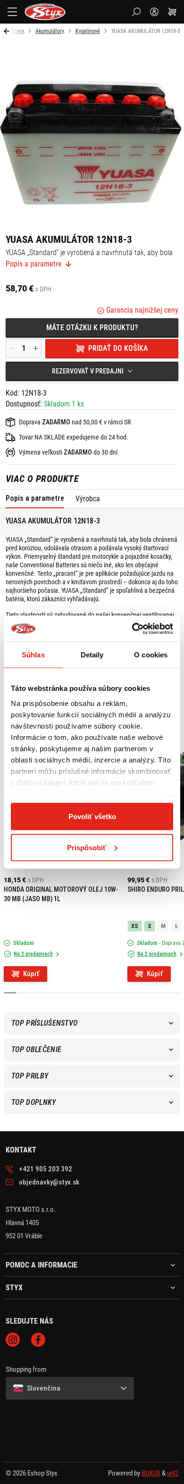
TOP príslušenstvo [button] (44, 1023)
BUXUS (151, 1473)
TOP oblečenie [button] (36, 1049)
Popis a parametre (34, 264)
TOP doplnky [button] (33, 1102)
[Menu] (12, 12)
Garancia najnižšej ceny (141, 310)
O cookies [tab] (150, 655)
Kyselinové (87, 31)
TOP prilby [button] (29, 1075)
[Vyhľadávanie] (136, 12)
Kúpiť (31, 974)
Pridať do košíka (118, 348)
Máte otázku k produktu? (92, 327)
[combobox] (92, 371)
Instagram (13, 1340)
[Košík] (172, 12)
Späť (8, 31)
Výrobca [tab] (87, 498)
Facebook (38, 1340)
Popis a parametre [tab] (35, 498)
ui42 (172, 1473)
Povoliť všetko (92, 816)
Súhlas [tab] (33, 655)
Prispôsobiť (86, 847)
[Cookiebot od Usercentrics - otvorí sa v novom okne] (132, 628)
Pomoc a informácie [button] (41, 1265)
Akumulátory (49, 31)
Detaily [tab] (92, 655)
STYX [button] (14, 1288)
